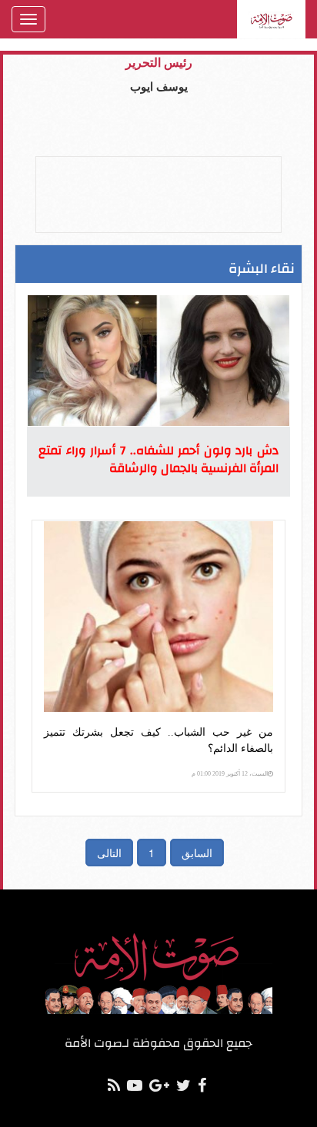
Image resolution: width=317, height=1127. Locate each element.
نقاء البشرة (262, 268)
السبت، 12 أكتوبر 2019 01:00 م (230, 773)
